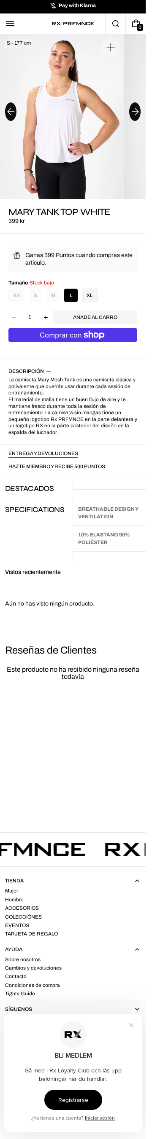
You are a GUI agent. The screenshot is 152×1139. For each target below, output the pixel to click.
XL (90, 295)
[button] (10, 23)
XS (16, 295)
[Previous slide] (10, 111)
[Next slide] (135, 111)
